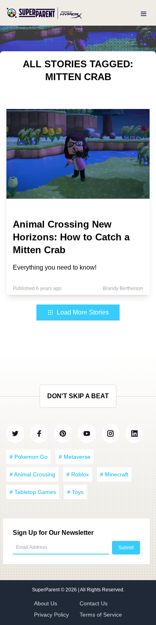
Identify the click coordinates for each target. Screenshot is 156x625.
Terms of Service (101, 614)
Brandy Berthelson (123, 288)
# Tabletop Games (33, 492)
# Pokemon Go (29, 457)
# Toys (75, 492)
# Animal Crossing (32, 474)
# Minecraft (114, 474)
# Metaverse (74, 457)
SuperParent (46, 590)
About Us (45, 603)
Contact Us (94, 603)
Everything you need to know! (54, 267)
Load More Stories (83, 312)
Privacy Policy (51, 614)
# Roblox (77, 474)
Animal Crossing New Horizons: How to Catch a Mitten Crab (71, 237)
